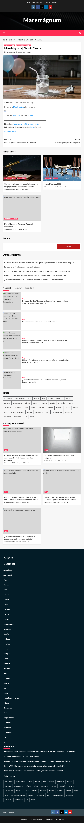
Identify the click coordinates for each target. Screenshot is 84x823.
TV (26, 417)
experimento (34, 124)
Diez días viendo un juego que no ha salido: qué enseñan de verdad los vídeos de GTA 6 (37, 271)
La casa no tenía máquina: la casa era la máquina (22, 267)
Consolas (59, 398)
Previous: (20, 141)
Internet (59, 407)
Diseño (52, 403)
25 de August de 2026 (20, 541)
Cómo (12, 45)
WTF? (32, 417)
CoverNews (49, 819)
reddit (30, 115)
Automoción (19, 398)
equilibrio (26, 124)
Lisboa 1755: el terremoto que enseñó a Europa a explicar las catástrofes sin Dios (35, 275)
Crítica (68, 398)
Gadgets (18, 407)
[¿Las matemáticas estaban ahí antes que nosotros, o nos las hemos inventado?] (12, 375)
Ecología (61, 403)
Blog (23, 298)
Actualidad (48, 178)
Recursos (68, 412)
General (28, 45)
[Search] (80, 33)
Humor (50, 407)
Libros (75, 407)
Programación (57, 412)
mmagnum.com (11, 52)
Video (48, 2)
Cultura (13, 178)
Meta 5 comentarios (17, 412)
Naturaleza (39, 412)
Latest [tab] (7, 288)
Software (7, 417)
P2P (47, 412)
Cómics (27, 403)
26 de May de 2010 (62, 186)
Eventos (70, 403)
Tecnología (18, 417)
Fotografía (8, 407)
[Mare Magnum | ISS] (62, 168)
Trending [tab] (29, 288)
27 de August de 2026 (20, 463)
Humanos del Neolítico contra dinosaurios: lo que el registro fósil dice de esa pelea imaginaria (39, 263)
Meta (5, 412)
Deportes (44, 403)
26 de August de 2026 (60, 502)
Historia (42, 407)
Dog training (18, 107)
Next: (67, 141)
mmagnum (9, 189)
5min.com (16, 115)
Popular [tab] (17, 288)
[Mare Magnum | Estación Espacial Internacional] (22, 208)
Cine (43, 398)
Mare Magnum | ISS (53, 184)
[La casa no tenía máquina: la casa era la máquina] (12, 317)
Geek (26, 407)
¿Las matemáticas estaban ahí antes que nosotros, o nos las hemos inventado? (33, 280)
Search (6, 238)
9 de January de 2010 (24, 52)
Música (29, 412)
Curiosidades (20, 45)
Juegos (67, 407)
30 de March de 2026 (20, 189)
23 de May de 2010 (22, 229)
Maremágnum (42, 20)
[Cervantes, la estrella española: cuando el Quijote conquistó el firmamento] (22, 168)
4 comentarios (10, 131)
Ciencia (7, 45)
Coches (50, 398)
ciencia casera (17, 124)
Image (54, 2)
